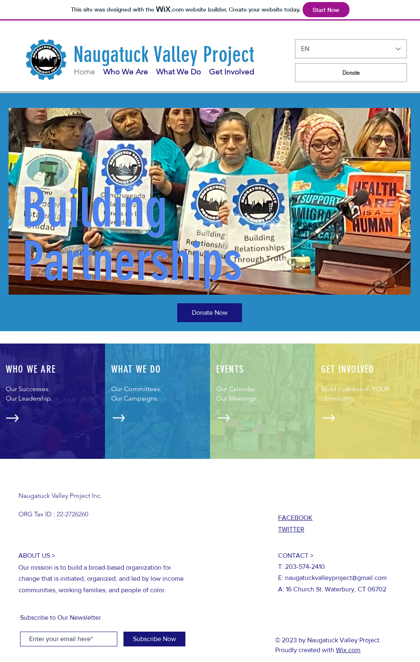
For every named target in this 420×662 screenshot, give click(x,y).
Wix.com (348, 649)
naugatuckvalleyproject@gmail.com (336, 577)
